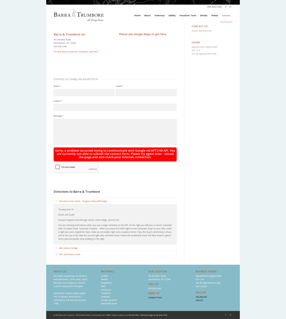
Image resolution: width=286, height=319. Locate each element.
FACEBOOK (201, 296)
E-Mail (119, 86)
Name (57, 86)
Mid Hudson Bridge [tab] (68, 248)
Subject (58, 101)
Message (59, 116)
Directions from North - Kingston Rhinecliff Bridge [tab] (83, 201)
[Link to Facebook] (225, 6)
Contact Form (155, 297)
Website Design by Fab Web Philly (154, 315)
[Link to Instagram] (230, 6)
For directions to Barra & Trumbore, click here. (76, 51)
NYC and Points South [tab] (69, 254)
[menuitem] (137, 15)
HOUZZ (199, 300)
